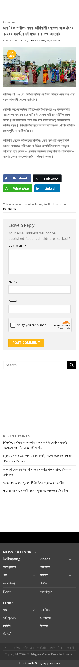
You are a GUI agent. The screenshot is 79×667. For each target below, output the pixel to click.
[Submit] (71, 365)
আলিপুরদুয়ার (9, 567)
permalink (9, 208)
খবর (13, 22)
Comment (17, 246)
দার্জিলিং (44, 583)
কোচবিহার (45, 567)
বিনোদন (7, 591)
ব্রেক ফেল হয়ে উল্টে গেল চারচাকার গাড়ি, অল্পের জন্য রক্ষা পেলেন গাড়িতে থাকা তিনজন (37, 458)
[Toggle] (70, 559)
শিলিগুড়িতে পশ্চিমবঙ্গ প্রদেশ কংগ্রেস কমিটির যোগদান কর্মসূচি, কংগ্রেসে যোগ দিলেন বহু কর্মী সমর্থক (35, 445)
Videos (45, 559)
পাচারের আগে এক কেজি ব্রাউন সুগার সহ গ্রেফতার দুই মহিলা (35, 490)
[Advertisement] (29, 400)
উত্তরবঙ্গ (6, 22)
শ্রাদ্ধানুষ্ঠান (46, 591)
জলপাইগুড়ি (9, 583)
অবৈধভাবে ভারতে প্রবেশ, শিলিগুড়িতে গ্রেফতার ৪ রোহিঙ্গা (33, 482)
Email (12, 301)
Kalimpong (11, 558)
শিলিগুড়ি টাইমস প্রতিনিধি (49, 40)
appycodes (51, 663)
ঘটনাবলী (44, 575)
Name (12, 282)
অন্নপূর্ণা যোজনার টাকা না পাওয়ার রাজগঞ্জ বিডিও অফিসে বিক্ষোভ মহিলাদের (37, 472)
